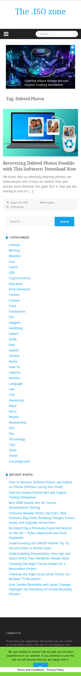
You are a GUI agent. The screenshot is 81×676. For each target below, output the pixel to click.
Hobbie (14, 356)
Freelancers (17, 311)
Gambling (15, 328)
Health (14, 350)
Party (13, 411)
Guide (13, 339)
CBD (12, 272)
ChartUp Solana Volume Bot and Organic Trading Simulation (46, 82)
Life (12, 394)
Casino (13, 267)
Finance (14, 300)
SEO (12, 428)
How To (14, 367)
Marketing (16, 400)
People (14, 417)
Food (12, 306)
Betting (14, 250)
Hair (12, 345)
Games (13, 333)
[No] (76, 661)
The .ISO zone (40, 11)
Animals (14, 245)
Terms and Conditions (30, 669)
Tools (13, 450)
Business (15, 256)
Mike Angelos (47, 202)
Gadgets (14, 322)
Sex (11, 433)
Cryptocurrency (20, 278)
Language (15, 383)
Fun (11, 317)
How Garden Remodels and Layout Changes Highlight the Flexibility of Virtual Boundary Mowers (40, 589)
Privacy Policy (55, 669)
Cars (12, 261)
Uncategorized (19, 461)
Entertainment (19, 289)
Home (13, 361)
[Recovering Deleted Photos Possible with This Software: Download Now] (40, 132)
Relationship (18, 422)
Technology (17, 207)
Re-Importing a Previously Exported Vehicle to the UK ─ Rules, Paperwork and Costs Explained (40, 533)
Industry (14, 372)
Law (12, 389)
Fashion (14, 295)
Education (16, 284)
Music (13, 406)
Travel (13, 455)
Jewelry (14, 378)
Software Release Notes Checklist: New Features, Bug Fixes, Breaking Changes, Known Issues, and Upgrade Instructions (42, 518)
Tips (12, 444)
